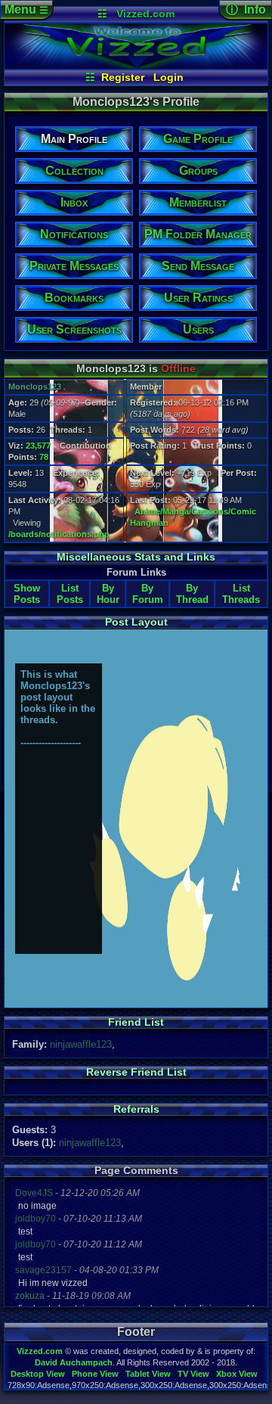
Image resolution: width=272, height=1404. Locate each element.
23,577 (38, 445)
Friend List (136, 1022)
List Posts (70, 593)
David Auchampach (74, 1362)
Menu (26, 9)
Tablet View (148, 1373)
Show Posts (27, 593)
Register (122, 77)
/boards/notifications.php (59, 534)
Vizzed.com (145, 14)
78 (43, 456)
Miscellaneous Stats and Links (136, 557)
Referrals (136, 1109)
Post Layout (136, 622)
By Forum (147, 593)
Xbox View (237, 1373)
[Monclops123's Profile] (136, 65)
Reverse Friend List (136, 1072)
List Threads (241, 593)
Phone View (95, 1373)
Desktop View (38, 1373)
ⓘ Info (246, 9)
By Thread (192, 593)
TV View (193, 1373)
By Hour (108, 593)
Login (168, 77)
